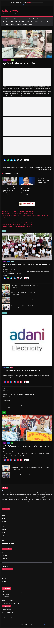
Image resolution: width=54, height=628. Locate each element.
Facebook (4, 581)
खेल (37, 18)
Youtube (4, 578)
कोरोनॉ (28, 18)
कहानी (32, 21)
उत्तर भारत (3, 532)
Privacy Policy (5, 566)
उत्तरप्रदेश (3, 518)
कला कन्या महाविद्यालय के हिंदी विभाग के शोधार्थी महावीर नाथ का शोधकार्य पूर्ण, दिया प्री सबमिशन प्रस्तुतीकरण (30, 467)
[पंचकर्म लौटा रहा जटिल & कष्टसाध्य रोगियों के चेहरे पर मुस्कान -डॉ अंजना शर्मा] (6, 287)
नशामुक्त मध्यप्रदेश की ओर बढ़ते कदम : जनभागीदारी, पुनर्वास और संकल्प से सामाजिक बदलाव (17, 226)
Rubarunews (10, 10)
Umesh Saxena (13, 373)
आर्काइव (30, 24)
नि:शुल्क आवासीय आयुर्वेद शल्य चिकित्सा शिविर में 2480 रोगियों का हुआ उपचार (25, 305)
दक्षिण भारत (4, 529)
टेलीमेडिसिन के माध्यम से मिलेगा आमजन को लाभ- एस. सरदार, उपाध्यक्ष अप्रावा (24, 292)
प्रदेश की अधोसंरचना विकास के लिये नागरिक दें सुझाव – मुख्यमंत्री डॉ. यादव (27, 189)
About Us (4, 564)
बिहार (3, 524)
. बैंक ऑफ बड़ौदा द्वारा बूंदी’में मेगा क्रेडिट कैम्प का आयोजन (13, 400)
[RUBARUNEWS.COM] (6, 491)
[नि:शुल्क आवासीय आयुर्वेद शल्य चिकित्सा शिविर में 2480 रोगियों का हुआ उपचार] (6, 307)
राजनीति (14, 18)
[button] (10, 18)
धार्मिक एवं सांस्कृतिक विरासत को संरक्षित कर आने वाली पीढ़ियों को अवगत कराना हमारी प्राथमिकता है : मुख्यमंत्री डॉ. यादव (21, 211)
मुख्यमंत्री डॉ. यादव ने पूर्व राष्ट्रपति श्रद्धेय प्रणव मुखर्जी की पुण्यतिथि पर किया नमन (15, 217)
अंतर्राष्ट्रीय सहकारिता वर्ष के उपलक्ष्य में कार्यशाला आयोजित (14, 167)
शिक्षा (16, 21)
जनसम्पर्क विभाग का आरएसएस (8, 543)
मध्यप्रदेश (3, 513)
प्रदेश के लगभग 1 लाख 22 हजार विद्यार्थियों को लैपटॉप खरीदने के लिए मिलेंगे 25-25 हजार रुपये (17, 213)
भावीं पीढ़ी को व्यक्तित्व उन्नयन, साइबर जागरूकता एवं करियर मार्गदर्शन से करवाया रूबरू (26, 447)
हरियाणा (3, 540)
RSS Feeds (4, 575)
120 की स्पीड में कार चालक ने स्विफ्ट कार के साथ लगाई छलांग (43, 180)
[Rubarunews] (3, 21)
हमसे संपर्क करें (19, 24)
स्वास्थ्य (24, 18)
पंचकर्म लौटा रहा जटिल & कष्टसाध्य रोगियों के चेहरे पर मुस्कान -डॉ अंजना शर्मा (24, 285)
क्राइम (41, 18)
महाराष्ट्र (11, 367)
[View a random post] (50, 21)
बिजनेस (7, 21)
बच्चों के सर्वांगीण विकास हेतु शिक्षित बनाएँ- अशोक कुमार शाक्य (22, 474)
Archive (3, 573)
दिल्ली (3, 526)
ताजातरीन (7, 18)
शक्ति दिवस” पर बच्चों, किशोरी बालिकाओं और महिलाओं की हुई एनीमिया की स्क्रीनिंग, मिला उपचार (28, 299)
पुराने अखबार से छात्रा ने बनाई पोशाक (9, 388)
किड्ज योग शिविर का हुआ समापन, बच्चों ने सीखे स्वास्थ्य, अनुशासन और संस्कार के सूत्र (26, 265)
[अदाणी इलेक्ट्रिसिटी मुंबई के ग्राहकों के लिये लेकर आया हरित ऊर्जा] (27, 340)
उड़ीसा (3, 535)
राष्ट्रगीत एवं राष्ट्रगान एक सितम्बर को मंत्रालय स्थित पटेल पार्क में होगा (13, 220)
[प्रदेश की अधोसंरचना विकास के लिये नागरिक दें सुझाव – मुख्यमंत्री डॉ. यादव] (27, 177)
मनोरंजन (12, 21)
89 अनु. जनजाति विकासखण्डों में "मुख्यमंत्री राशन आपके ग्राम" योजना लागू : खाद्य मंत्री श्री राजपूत (18, 222)
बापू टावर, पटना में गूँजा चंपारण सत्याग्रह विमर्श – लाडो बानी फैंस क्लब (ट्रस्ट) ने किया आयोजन (39, 168)
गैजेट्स (4, 367)
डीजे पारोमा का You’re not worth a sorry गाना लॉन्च (13, 405)
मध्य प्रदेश (9, 60)
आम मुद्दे (28, 21)
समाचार (7, 24)
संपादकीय (36, 21)
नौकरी (41, 21)
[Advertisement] (27, 77)
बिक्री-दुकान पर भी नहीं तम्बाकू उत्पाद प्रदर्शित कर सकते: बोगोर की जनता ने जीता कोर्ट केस (18, 394)
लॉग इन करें (12, 24)
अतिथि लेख (25, 24)
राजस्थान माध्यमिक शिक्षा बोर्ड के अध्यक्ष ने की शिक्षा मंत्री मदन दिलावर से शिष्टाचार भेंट (9, 189)
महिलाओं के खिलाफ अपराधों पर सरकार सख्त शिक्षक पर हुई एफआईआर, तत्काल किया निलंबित (17, 224)
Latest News (4, 555)
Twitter (3, 584)
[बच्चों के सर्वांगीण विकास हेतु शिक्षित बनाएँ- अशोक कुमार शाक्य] (6, 475)
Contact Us (4, 561)
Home (3, 552)
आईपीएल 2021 (21, 21)
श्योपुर (12, 60)
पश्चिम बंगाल (4, 521)
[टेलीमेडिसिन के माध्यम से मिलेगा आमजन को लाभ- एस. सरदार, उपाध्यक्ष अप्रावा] (6, 293)
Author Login (5, 558)
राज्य (18, 18)
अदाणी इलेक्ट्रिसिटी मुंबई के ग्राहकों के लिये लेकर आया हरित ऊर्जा (21, 370)
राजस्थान (9, 261)
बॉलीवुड (33, 18)
